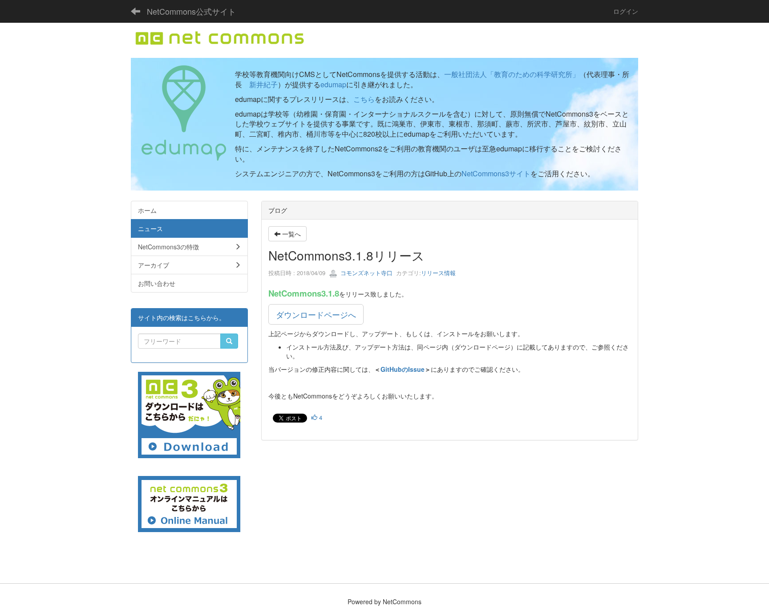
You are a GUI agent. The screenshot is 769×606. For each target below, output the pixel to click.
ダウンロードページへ (316, 314)
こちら (364, 99)
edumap (333, 84)
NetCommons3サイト (495, 173)
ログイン (625, 11)
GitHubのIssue (402, 369)
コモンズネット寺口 (366, 272)
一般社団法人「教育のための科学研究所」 (511, 74)
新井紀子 (263, 84)
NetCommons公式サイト (191, 11)
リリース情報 (438, 272)
